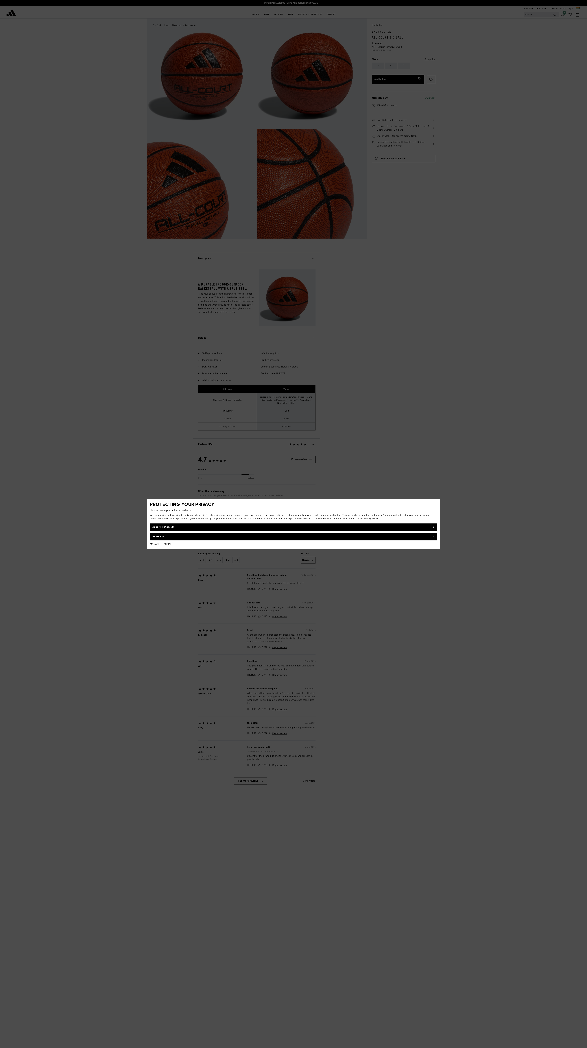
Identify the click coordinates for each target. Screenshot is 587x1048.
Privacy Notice (371, 519)
